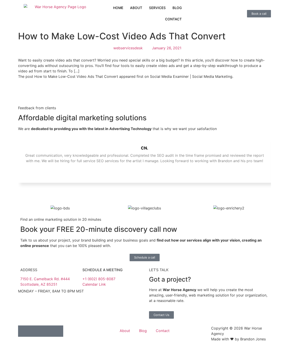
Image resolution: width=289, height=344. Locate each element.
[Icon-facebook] (35, 331)
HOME (118, 8)
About (125, 330)
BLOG (177, 8)
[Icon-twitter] (57, 331)
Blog (143, 330)
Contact (163, 330)
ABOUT (136, 8)
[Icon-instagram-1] (46, 331)
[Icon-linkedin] (23, 331)
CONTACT (173, 19)
